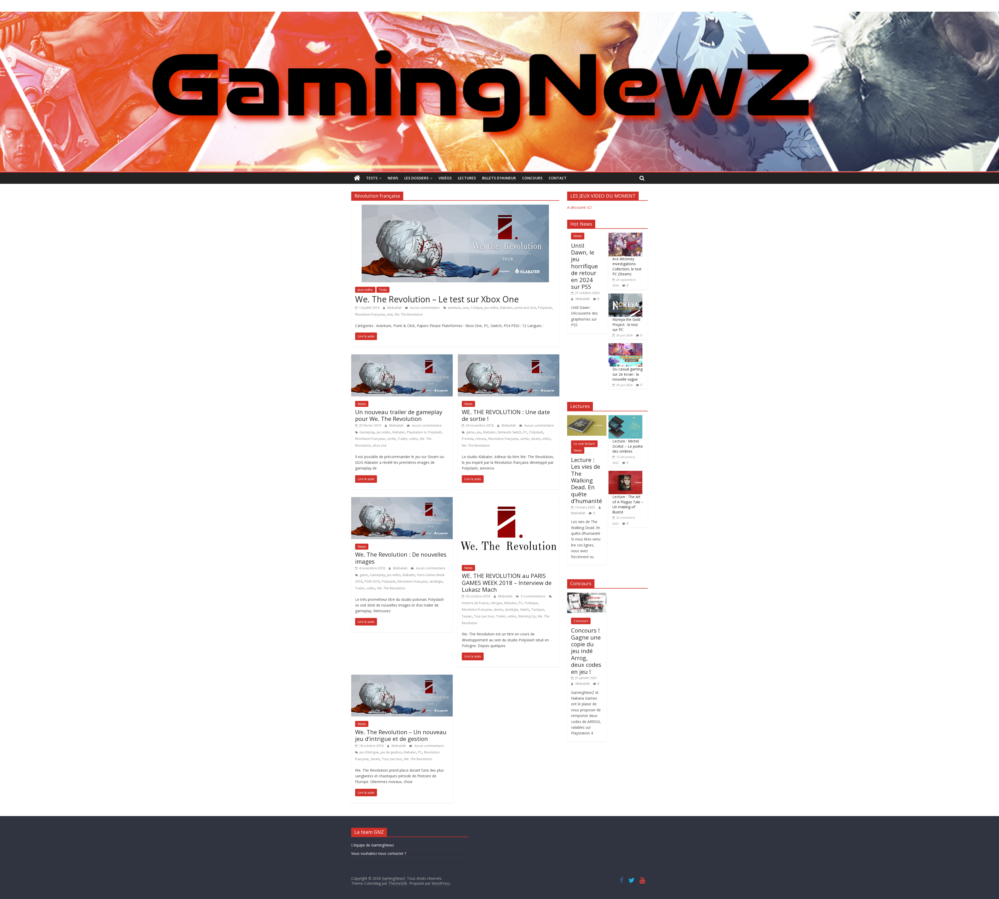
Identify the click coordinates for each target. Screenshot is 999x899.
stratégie (436, 581)
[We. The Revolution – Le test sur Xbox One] (455, 208)
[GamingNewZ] (499, 15)
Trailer (402, 439)
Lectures (467, 177)
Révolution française (370, 314)
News (393, 177)
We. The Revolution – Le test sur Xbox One (437, 299)
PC (525, 432)
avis (466, 307)
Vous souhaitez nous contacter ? (378, 853)
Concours (532, 177)
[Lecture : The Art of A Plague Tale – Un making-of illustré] (625, 473)
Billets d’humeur (499, 177)
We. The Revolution (409, 314)
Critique (476, 307)
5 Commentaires (532, 596)
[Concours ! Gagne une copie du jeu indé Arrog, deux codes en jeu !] (586, 595)
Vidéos (445, 177)
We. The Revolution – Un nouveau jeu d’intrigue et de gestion (400, 735)
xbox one (380, 445)
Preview (467, 439)
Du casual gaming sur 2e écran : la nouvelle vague (627, 374)
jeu (479, 432)
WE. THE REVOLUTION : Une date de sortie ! (506, 415)
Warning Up (527, 616)
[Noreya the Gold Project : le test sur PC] (625, 296)
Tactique (537, 609)
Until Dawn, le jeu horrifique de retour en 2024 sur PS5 (584, 266)
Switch (524, 609)
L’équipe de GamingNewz (372, 845)
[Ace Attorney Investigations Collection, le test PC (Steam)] (625, 235)
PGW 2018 (372, 581)
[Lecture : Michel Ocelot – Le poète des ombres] (625, 417)
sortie (391, 439)
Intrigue (496, 603)
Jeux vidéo (365, 290)
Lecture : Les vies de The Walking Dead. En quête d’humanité (586, 480)
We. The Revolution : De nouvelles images (400, 557)
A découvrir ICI (579, 207)
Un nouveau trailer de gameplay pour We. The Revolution (398, 415)
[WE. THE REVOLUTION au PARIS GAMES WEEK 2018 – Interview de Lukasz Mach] (508, 500)
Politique (531, 603)
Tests (371, 177)
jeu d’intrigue (369, 752)
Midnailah (394, 307)
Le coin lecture (584, 443)
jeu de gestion (391, 752)
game (470, 432)
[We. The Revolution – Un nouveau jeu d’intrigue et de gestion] (402, 678)
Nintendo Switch (509, 432)
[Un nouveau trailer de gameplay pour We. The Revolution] (402, 357)
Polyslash (545, 307)
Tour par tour (484, 616)
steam (535, 439)
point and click (525, 307)
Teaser (467, 616)
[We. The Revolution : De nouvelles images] (402, 500)
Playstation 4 (416, 432)
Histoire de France (475, 603)
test (390, 314)
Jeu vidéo (491, 307)
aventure (454, 307)
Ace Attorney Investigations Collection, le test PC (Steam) (627, 266)
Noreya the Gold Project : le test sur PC (626, 324)
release (480, 439)
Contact (558, 177)
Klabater (506, 307)
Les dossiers (416, 177)
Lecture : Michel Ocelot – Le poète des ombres (627, 446)
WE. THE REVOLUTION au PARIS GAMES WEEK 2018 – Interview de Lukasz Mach (507, 582)
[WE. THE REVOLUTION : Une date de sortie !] (508, 357)
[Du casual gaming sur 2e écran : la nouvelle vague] (625, 345)
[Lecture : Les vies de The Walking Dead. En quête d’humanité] (586, 417)
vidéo (413, 439)
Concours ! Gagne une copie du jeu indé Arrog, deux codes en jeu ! (586, 650)
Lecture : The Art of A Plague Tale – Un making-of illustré (627, 504)
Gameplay (367, 432)
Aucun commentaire (424, 307)
